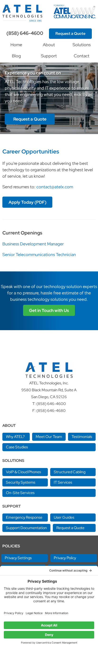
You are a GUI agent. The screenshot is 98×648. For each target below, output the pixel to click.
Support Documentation (26, 527)
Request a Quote (70, 33)
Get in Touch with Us (49, 310)
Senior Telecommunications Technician (39, 254)
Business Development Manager (33, 244)
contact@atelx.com (54, 186)
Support (49, 55)
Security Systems (20, 482)
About (49, 44)
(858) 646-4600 (24, 33)
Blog (16, 55)
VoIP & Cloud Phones (23, 471)
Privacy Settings (18, 557)
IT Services (63, 482)
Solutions (82, 44)
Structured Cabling (69, 471)
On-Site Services (20, 492)
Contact (81, 55)
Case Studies (17, 447)
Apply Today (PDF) (27, 202)
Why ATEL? (15, 436)
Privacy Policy (65, 557)
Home (16, 44)
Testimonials (82, 436)
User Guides (64, 517)
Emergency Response (24, 517)
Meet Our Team (49, 436)
